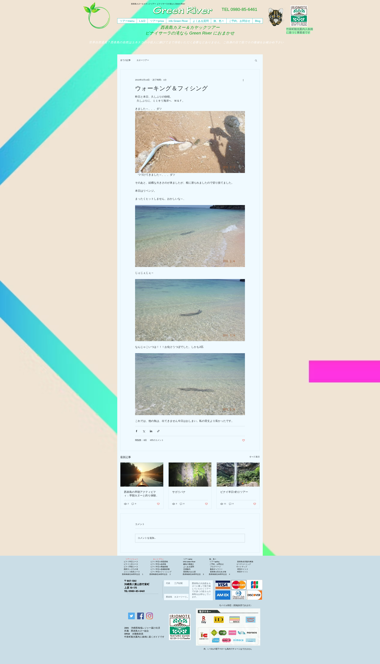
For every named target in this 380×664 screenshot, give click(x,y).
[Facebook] (140, 616)
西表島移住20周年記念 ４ (220, 574)
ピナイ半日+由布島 (158, 564)
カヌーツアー (143, 60)
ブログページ (215, 566)
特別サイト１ (242, 572)
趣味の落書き (188, 564)
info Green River (190, 561)
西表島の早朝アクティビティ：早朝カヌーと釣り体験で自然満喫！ (141, 493)
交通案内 (187, 569)
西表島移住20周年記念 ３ (193, 574)
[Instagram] (149, 616)
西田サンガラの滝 (131, 569)
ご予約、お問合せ (216, 564)
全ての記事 (125, 60)
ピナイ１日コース (131, 564)
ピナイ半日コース (131, 561)
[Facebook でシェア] (136, 431)
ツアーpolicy (223, 561)
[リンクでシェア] (158, 431)
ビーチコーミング (244, 564)
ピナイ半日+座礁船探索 (160, 569)
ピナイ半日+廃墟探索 (159, 566)
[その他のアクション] (243, 80)
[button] (256, 60)
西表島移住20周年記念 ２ (160, 574)
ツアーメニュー (132, 559)
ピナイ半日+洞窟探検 (159, 561)
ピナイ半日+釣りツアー (234, 491)
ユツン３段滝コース (132, 572)
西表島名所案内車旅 (245, 561)
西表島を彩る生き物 (220, 572)
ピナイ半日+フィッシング (161, 572)
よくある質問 (189, 566)
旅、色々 (212, 559)
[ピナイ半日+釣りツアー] (238, 475)
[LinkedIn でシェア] (151, 431)
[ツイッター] (131, 616)
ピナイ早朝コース (131, 566)
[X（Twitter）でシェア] (143, 431)
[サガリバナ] (190, 475)
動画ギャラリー (223, 569)
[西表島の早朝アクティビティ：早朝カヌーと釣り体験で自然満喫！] (141, 475)
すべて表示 (254, 457)
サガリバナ (179, 491)
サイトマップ (241, 566)
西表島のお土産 (189, 572)
